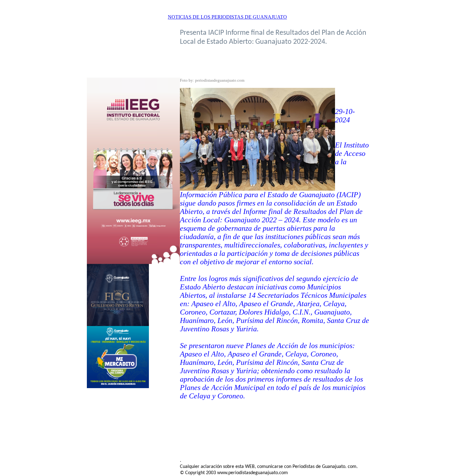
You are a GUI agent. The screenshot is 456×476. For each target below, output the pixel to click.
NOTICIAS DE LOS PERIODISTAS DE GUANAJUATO (227, 17)
